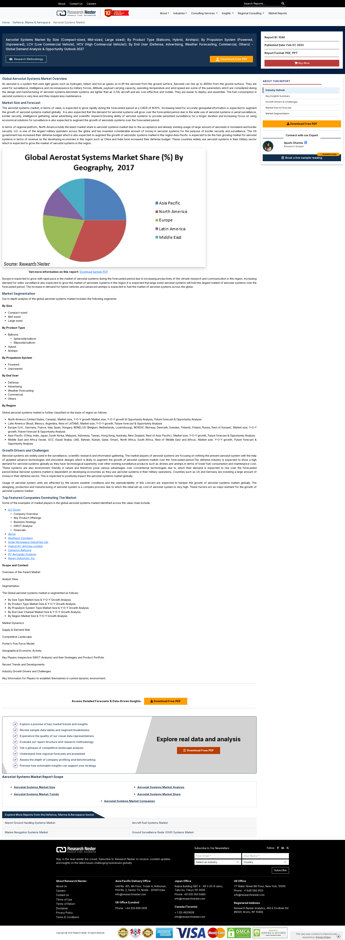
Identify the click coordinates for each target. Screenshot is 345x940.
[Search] (282, 3)
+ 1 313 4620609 (184, 912)
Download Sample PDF (94, 272)
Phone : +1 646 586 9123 (248, 890)
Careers (91, 3)
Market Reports (278, 13)
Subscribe (280, 870)
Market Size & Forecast (278, 107)
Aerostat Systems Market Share (159, 794)
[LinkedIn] (305, 142)
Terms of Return (65, 903)
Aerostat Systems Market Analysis (160, 787)
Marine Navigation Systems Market (26, 832)
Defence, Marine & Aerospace (31, 22)
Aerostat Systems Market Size (34, 787)
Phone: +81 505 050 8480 (190, 894)
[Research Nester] (76, 13)
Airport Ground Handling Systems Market (30, 822)
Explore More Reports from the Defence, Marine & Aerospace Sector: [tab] (50, 814)
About (61, 3)
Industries (179, 13)
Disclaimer (62, 908)
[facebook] (278, 848)
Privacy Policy (64, 912)
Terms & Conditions (67, 917)
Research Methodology (28, 59)
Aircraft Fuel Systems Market (150, 822)
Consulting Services (203, 13)
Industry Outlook (275, 90)
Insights (226, 13)
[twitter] (287, 848)
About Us (61, 886)
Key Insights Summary (278, 96)
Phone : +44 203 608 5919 (131, 908)
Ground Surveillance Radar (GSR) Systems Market (163, 832)
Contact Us (76, 3)
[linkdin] (282, 848)
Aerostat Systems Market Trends (36, 794)
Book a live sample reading (311, 156)
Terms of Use (64, 899)
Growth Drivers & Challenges (282, 101)
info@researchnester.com (130, 894)
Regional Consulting (250, 13)
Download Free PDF (233, 59)
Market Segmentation (277, 113)
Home (6, 22)
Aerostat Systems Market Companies (129, 801)
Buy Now (303, 63)
